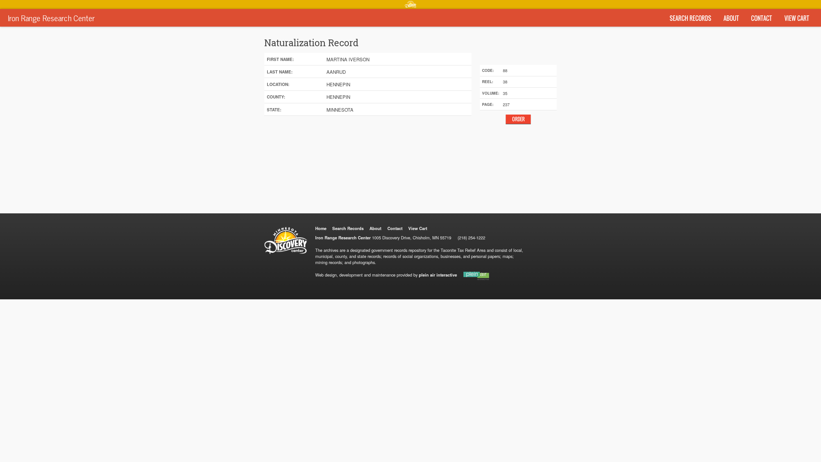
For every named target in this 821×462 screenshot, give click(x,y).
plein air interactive (438, 275)
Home (320, 228)
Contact (761, 18)
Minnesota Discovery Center (410, 4)
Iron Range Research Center (51, 17)
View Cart (796, 18)
